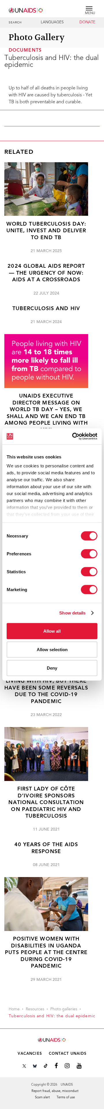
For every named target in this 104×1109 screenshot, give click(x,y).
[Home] (26, 9)
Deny (52, 667)
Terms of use (66, 1097)
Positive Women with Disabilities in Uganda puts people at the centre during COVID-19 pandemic (46, 953)
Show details (72, 612)
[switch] (89, 553)
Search (15, 22)
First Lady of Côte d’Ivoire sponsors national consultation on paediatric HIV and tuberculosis (46, 803)
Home (14, 1009)
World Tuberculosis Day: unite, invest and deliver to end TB (46, 231)
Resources (35, 1009)
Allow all (52, 630)
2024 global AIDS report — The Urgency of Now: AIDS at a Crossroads (46, 273)
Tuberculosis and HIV (46, 308)
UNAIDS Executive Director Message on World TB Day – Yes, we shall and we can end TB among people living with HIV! (46, 413)
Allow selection (52, 649)
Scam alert (42, 1097)
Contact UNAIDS (67, 1054)
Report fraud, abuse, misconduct (55, 1091)
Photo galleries (63, 1009)
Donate (87, 22)
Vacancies (30, 1054)
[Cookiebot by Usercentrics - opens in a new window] (73, 436)
